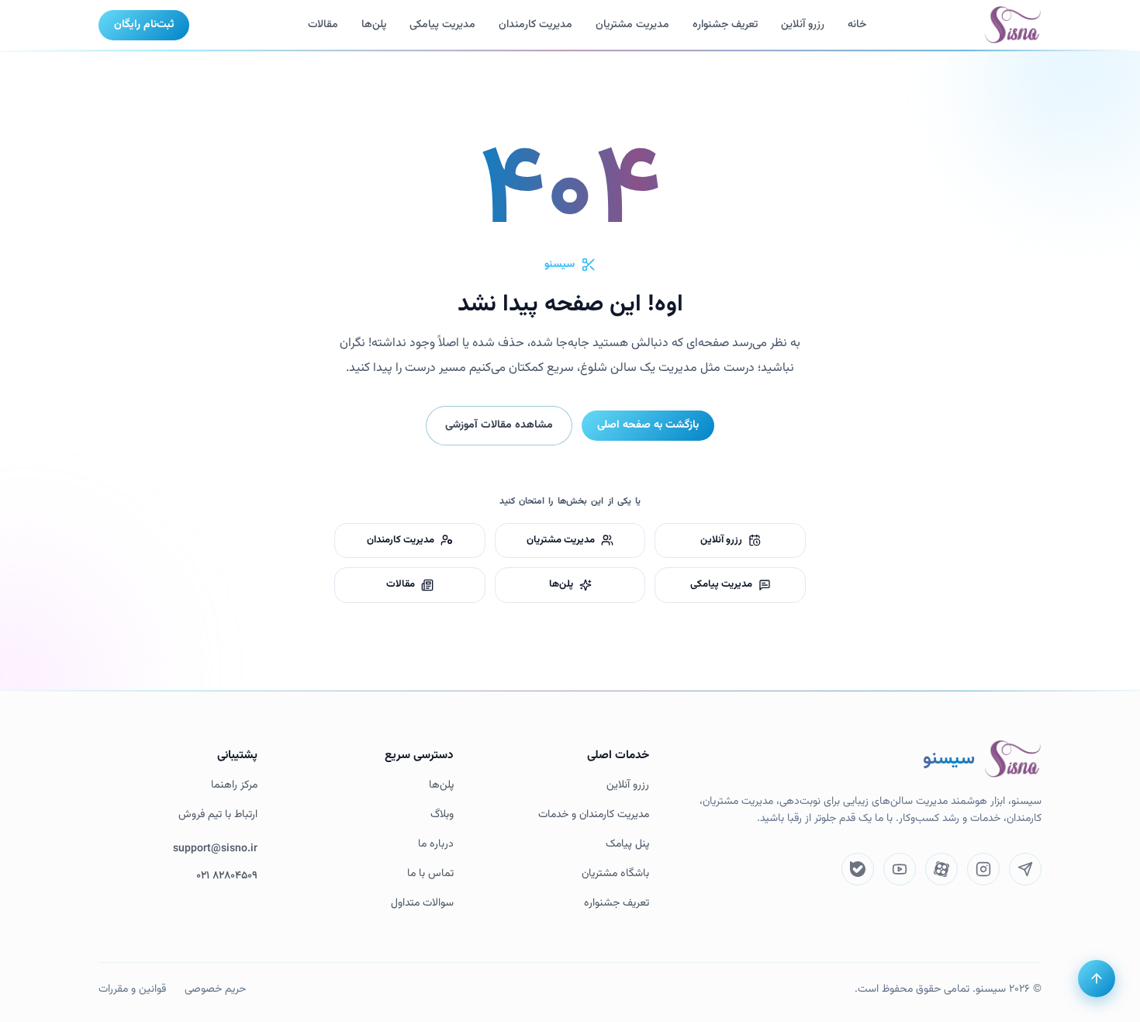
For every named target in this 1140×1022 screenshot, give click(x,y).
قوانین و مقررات (132, 989)
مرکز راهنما (234, 786)
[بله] (857, 869)
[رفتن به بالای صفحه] (1096, 978)
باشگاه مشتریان (615, 874)
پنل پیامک (627, 845)
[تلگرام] (1025, 869)
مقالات (323, 24)
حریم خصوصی (215, 989)
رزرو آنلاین (802, 24)
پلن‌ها (373, 24)
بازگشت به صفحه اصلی (648, 425)
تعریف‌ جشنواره (725, 24)
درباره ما (436, 845)
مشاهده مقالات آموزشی (499, 425)
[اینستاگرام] (983, 869)
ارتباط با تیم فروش (217, 815)
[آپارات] (941, 869)
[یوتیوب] (899, 869)
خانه (857, 24)
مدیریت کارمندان (535, 24)
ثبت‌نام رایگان (144, 24)
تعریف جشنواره (616, 904)
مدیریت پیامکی (442, 24)
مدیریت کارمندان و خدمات (593, 815)
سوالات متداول (422, 904)
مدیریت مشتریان (632, 24)
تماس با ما (430, 874)
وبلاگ (442, 815)
